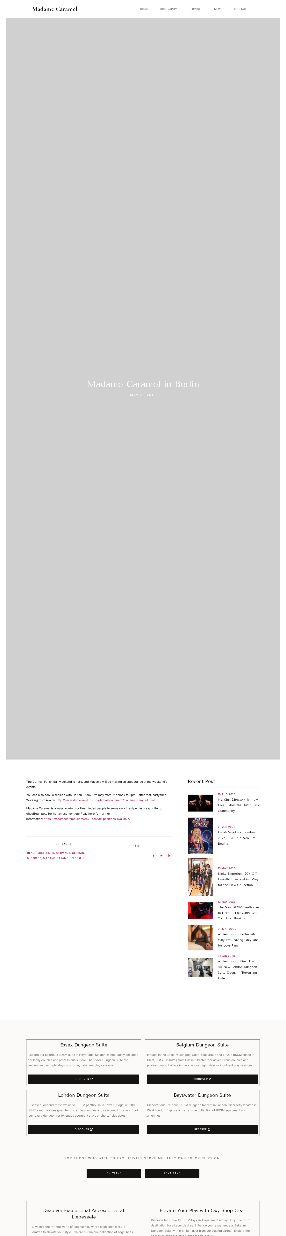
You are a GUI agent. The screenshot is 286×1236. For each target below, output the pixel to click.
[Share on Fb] (153, 855)
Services (196, 9)
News (218, 9)
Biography (168, 9)
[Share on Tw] (161, 855)
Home (144, 9)
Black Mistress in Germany (48, 852)
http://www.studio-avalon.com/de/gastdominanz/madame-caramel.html (106, 800)
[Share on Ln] (169, 855)
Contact (241, 9)
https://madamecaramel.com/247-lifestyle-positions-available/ (86, 819)
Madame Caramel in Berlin (64, 858)
